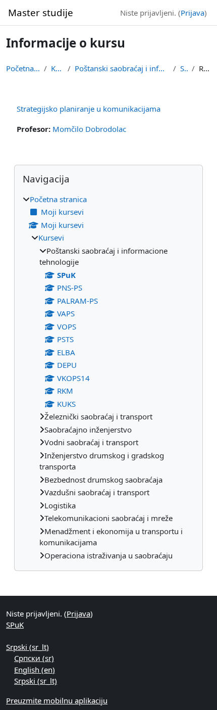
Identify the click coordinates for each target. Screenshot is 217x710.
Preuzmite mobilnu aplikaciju (56, 700)
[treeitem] (108, 377)
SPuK (184, 68)
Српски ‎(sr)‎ (34, 658)
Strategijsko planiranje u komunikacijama (88, 109)
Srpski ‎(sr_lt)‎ (27, 647)
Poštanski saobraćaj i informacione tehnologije (122, 68)
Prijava (192, 13)
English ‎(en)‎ (34, 670)
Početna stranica (23, 68)
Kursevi (57, 68)
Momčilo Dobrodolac (89, 129)
